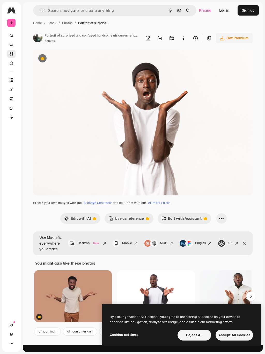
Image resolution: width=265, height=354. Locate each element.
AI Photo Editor (159, 203)
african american (80, 331)
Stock (52, 23)
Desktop (88, 243)
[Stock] (11, 54)
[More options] (183, 38)
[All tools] (11, 80)
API (229, 243)
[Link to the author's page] (37, 38)
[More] (11, 343)
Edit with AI (77, 220)
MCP (163, 243)
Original (66, 58)
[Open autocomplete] (40, 10)
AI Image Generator (98, 203)
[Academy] (11, 334)
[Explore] (11, 63)
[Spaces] (11, 89)
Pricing (205, 10)
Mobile (127, 243)
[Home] (11, 35)
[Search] (11, 44)
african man (47, 331)
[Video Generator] (11, 108)
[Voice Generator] (11, 117)
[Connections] (11, 325)
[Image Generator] (11, 99)
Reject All (194, 335)
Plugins (200, 243)
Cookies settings (124, 334)
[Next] (251, 296)
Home (37, 23)
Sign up (248, 10)
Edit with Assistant (181, 220)
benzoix (50, 41)
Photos (67, 23)
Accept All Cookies (234, 335)
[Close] (244, 243)
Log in (224, 10)
